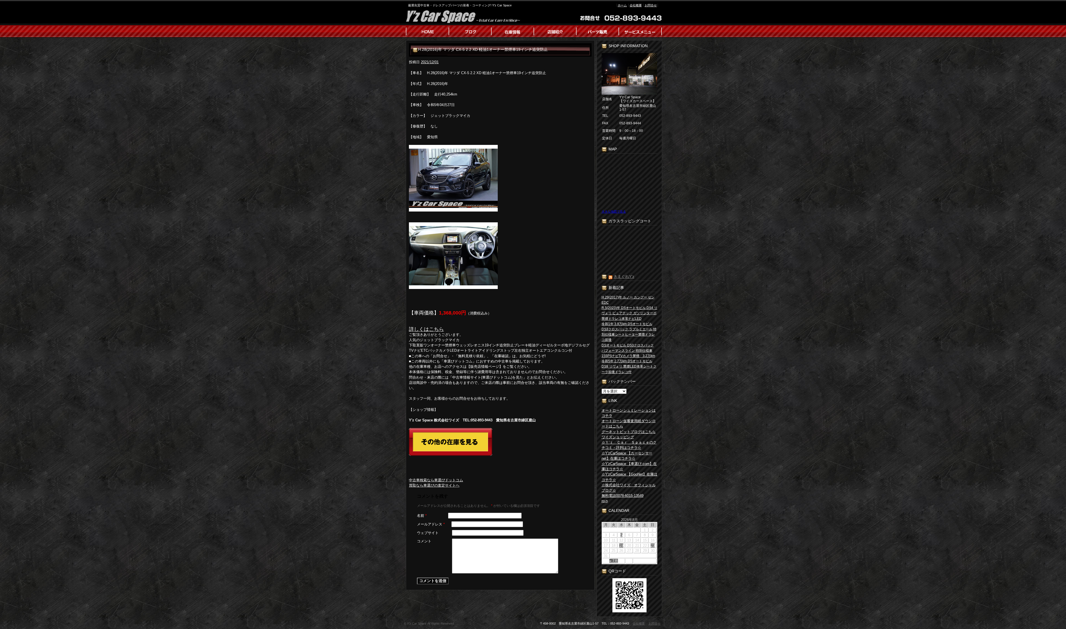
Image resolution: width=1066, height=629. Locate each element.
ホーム (622, 5)
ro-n (605, 501)
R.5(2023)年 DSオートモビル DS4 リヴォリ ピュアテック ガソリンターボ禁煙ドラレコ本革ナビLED (629, 313)
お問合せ (651, 5)
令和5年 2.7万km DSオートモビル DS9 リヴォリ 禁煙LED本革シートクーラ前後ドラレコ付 (629, 366)
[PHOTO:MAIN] (500, 178)
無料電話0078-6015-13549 (622, 496)
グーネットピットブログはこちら (629, 432)
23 (653, 546)
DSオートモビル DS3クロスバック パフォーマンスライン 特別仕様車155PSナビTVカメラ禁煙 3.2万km (628, 350)
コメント (424, 541)
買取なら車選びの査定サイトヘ (434, 485)
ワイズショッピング (618, 437)
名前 (422, 516)
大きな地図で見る (614, 211)
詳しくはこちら (426, 329)
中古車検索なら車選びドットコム (436, 480)
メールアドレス (431, 524)
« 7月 (613, 561)
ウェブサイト (428, 533)
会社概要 (636, 5)
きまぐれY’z (624, 276)
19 (621, 546)
